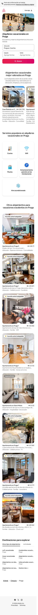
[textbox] (10, 55)
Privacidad (14, 605)
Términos (22, 605)
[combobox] (18, 48)
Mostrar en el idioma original (25, 4)
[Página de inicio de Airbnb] (3, 10)
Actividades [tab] (27, 544)
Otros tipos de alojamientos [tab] (11, 544)
